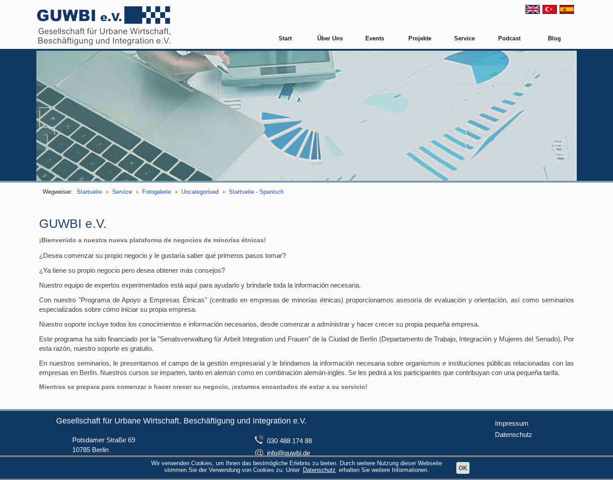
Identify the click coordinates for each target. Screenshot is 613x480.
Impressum (512, 423)
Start (285, 38)
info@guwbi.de (288, 453)
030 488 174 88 (289, 441)
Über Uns (330, 38)
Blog (554, 38)
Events (374, 38)
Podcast (509, 38)
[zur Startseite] (104, 25)
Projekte (419, 38)
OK (463, 468)
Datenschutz (513, 434)
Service (464, 38)
